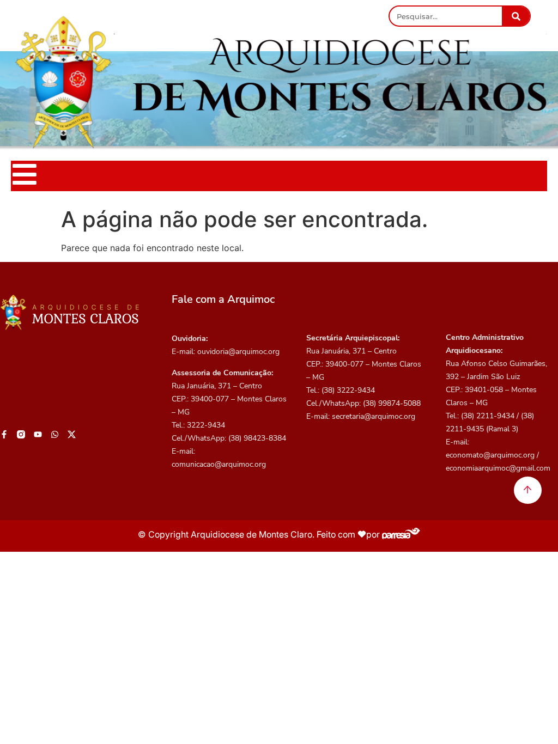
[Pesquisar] (516, 16)
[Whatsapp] (55, 434)
